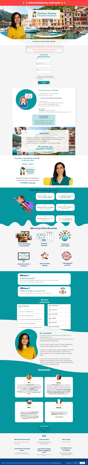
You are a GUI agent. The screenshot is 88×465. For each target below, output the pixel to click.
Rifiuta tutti (76, 463)
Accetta (82, 463)
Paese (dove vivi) (39, 63)
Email (37, 69)
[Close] (86, 463)
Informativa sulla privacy (56, 463)
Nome (37, 58)
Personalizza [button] (68, 463)
